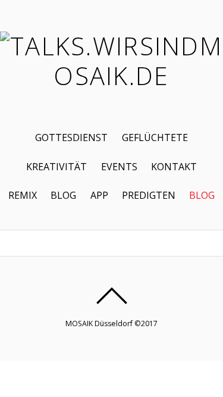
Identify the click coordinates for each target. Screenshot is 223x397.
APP (99, 195)
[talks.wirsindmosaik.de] (111, 75)
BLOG (63, 195)
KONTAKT (174, 166)
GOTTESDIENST (71, 137)
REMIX (22, 195)
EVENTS (119, 166)
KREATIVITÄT (56, 166)
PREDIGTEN (148, 195)
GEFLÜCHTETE (155, 137)
